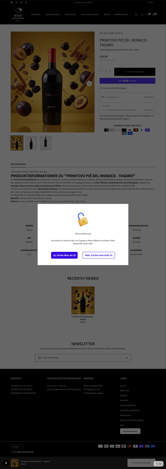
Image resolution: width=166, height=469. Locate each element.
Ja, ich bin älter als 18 (64, 255)
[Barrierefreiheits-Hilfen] (6, 463)
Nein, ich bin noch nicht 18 (98, 255)
